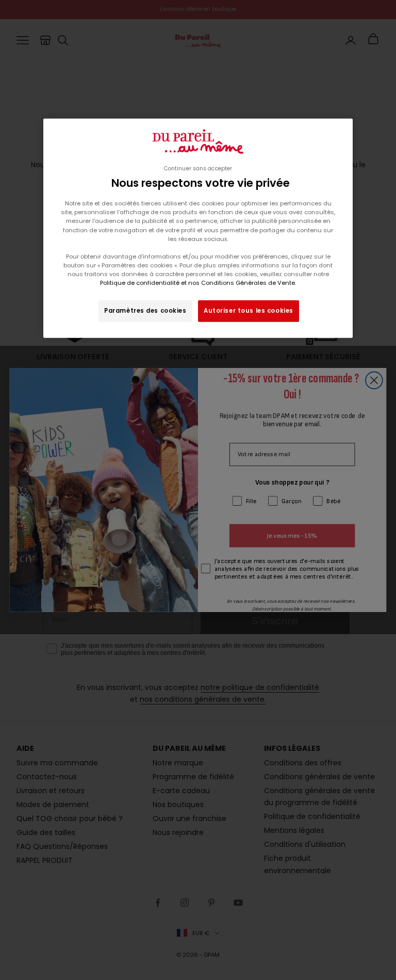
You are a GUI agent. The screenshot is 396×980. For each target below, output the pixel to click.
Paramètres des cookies (145, 311)
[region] (198, 228)
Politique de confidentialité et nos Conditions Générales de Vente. (198, 283)
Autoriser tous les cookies (248, 311)
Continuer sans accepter (198, 168)
